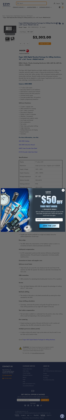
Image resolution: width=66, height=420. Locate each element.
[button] (49, 227)
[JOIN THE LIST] (49, 227)
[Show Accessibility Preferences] (62, 416)
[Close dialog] (63, 190)
